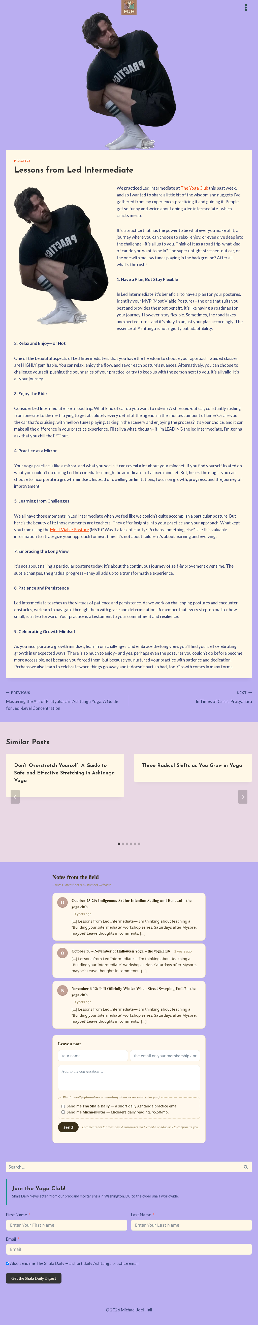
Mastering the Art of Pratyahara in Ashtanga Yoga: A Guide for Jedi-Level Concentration (62, 701)
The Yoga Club (194, 188)
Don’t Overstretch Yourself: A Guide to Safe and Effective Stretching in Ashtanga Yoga (64, 773)
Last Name (141, 1214)
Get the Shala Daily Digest (33, 1278)
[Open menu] (246, 7)
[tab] (119, 844)
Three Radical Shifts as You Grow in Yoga (192, 765)
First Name (16, 1214)
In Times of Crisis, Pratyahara (224, 697)
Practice (22, 160)
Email (11, 1239)
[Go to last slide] (15, 797)
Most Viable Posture (69, 529)
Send (68, 1127)
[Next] (242, 797)
